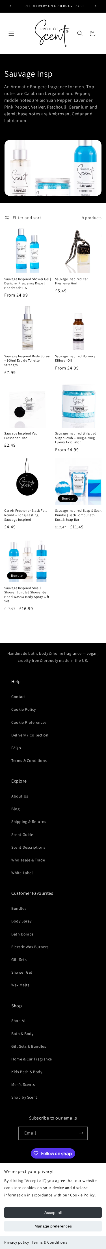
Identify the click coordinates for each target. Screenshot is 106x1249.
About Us (19, 796)
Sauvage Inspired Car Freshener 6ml (71, 281)
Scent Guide (22, 834)
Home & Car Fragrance (31, 1059)
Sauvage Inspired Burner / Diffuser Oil (75, 358)
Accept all (53, 1212)
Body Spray (21, 921)
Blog (15, 808)
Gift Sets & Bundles (28, 1046)
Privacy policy (16, 1242)
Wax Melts (20, 984)
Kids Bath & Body (26, 1071)
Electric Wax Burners (30, 946)
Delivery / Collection (30, 735)
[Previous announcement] (10, 6)
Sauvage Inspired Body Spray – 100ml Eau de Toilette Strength (27, 360)
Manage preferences (53, 1226)
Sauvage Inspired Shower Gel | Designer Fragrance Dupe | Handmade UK (27, 283)
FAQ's (16, 747)
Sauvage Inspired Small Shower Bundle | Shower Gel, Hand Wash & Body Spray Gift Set (26, 594)
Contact (18, 696)
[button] (11, 33)
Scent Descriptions (28, 847)
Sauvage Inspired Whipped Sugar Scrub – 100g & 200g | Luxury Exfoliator (76, 437)
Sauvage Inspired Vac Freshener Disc (20, 435)
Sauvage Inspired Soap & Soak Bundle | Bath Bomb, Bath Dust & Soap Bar (78, 514)
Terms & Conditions (49, 1242)
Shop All (19, 1020)
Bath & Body (22, 1033)
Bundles (18, 908)
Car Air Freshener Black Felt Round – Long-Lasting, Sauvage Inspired (25, 514)
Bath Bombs (22, 934)
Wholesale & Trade (28, 860)
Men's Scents (23, 1084)
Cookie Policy (23, 709)
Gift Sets (19, 959)
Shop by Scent (24, 1097)
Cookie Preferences (29, 722)
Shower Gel (21, 972)
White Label (22, 872)
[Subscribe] (81, 1133)
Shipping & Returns (28, 821)
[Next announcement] (95, 6)
